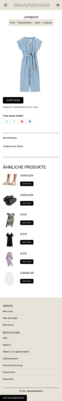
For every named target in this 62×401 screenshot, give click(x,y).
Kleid (23, 233)
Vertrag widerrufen (13, 398)
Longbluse (27, 272)
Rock (23, 214)
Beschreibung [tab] (10, 137)
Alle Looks (8, 311)
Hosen (29, 107)
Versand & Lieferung (12, 365)
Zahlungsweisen (10, 358)
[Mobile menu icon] (5, 5)
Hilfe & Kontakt (10, 318)
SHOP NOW (13, 100)
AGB (5, 338)
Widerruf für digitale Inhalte (16, 351)
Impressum (8, 379)
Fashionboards (19, 107)
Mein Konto (8, 325)
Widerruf (7, 345)
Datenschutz (9, 372)
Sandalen (26, 175)
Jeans (35, 107)
